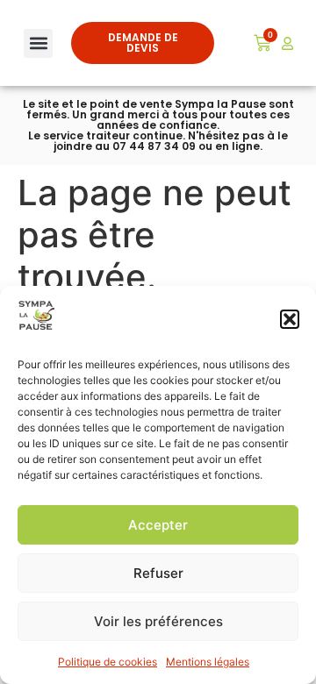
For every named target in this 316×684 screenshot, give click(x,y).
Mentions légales (207, 661)
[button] (289, 319)
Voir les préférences (158, 621)
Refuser (158, 573)
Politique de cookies (107, 661)
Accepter (158, 525)
